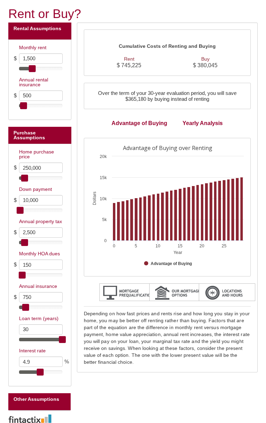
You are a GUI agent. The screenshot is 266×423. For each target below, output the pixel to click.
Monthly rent (32, 47)
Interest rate (32, 350)
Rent (129, 59)
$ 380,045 (205, 65)
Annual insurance (38, 286)
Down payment (35, 189)
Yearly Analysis (203, 123)
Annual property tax (40, 221)
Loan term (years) (39, 318)
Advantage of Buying (139, 123)
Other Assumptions (36, 399)
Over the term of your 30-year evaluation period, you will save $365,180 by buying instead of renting (167, 96)
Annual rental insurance (33, 82)
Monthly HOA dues (39, 253)
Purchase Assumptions (30, 135)
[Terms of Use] (133, 418)
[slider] (32, 68)
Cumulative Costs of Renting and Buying (167, 46)
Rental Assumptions (37, 28)
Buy (205, 59)
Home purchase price (36, 154)
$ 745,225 (129, 65)
